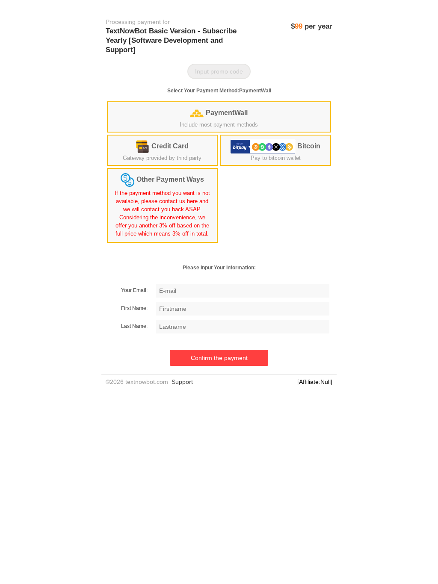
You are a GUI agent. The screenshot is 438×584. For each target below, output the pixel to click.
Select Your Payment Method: (219, 90)
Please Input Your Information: (219, 267)
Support (182, 381)
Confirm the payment (219, 357)
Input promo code (219, 71)
